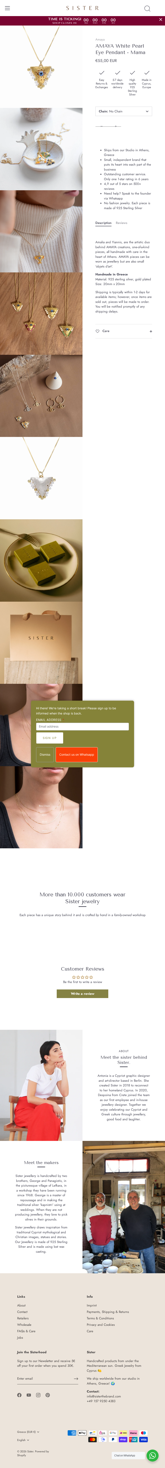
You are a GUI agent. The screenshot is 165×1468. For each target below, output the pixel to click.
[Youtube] (29, 1394)
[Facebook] (19, 1394)
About (21, 1305)
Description (103, 223)
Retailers (23, 1318)
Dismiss (45, 755)
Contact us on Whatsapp (76, 755)
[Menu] (7, 8)
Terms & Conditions (100, 1318)
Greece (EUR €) (26, 1432)
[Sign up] (76, 1379)
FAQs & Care (26, 1331)
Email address (50, 720)
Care (105, 331)
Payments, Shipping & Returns (108, 1311)
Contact (22, 1311)
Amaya (100, 39)
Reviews (121, 223)
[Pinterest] (48, 1394)
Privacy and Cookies (101, 1324)
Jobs (20, 1337)
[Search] (147, 9)
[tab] (105, 223)
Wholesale (24, 1324)
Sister (30, 1451)
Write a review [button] (82, 993)
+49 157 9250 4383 (101, 1401)
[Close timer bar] (160, 19)
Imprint (92, 1305)
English (21, 1440)
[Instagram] (38, 1394)
